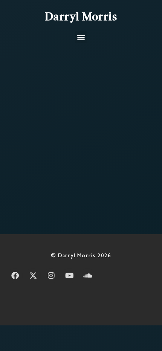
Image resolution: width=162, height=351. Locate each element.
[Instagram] (51, 275)
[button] (81, 37)
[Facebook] (15, 275)
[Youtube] (69, 275)
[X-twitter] (33, 275)
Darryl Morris (81, 17)
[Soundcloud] (87, 275)
